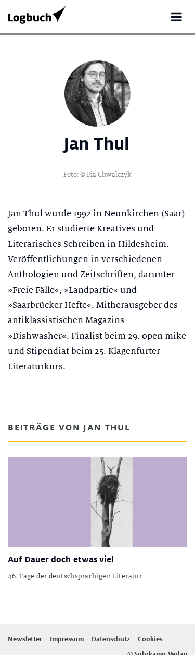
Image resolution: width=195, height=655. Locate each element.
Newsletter (25, 640)
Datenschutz (111, 640)
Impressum (67, 640)
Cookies (150, 640)
